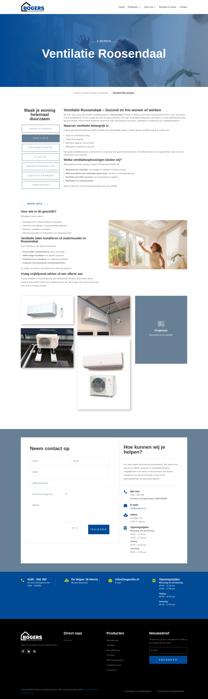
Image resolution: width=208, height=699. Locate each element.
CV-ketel (40, 157)
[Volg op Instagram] (34, 651)
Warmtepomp (113, 640)
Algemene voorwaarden (138, 691)
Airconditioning (41, 147)
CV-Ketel (110, 655)
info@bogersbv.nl (138, 508)
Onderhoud (40, 185)
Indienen (98, 529)
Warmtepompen (41, 129)
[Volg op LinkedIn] (28, 651)
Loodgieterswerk (40, 175)
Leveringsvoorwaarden (170, 691)
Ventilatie (40, 138)
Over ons (68, 640)
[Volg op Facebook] (23, 651)
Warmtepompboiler (40, 166)
